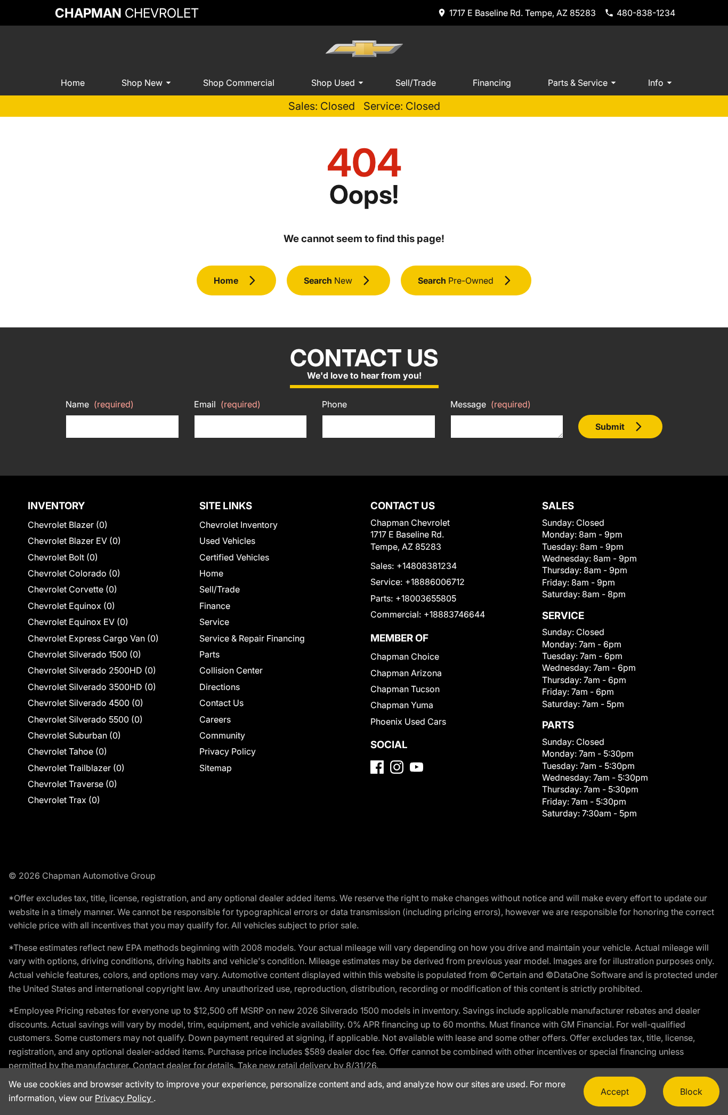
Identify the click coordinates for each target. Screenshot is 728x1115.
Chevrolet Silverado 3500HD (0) (92, 686)
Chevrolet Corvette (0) (72, 589)
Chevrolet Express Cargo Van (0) (93, 638)
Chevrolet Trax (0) (64, 800)
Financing (492, 82)
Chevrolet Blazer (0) (68, 524)
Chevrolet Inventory (238, 524)
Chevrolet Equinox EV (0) (78, 621)
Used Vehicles (227, 540)
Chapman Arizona (406, 673)
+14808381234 (427, 565)
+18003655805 (425, 598)
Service (214, 621)
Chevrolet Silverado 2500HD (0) (92, 670)
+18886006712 (435, 581)
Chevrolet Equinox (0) (71, 605)
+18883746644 (454, 614)
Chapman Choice (404, 656)
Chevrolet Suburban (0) (74, 735)
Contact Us (221, 702)
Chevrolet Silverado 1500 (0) (84, 654)
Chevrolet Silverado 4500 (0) (85, 702)
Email (227, 404)
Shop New (142, 82)
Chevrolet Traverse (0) (72, 784)
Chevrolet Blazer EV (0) (74, 540)
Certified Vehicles (234, 557)
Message (490, 404)
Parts (209, 654)
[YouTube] (416, 767)
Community (222, 735)
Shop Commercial (238, 82)
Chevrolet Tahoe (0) (67, 751)
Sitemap (215, 768)
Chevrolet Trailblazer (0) (76, 768)
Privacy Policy (227, 751)
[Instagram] (397, 767)
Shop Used (333, 82)
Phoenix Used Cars (408, 721)
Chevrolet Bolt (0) (63, 557)
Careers (215, 719)
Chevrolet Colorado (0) (74, 573)
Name (100, 404)
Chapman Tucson (405, 689)
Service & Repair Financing (252, 638)
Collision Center (231, 670)
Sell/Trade (415, 82)
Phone (334, 404)
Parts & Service (578, 82)
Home (73, 82)
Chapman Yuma (401, 705)
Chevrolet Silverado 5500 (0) (85, 719)
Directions (219, 686)
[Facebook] (377, 767)
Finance (214, 605)
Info (656, 82)
